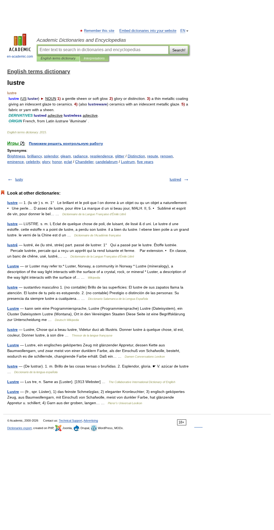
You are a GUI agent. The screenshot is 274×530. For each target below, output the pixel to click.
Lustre (13, 266)
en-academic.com (20, 56)
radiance (80, 156)
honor (57, 162)
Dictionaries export (19, 428)
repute (152, 156)
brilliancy (34, 156)
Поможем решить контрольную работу (66, 143)
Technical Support (70, 420)
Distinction (136, 156)
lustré (12, 245)
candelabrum (107, 162)
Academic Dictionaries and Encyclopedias (81, 40)
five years (145, 162)
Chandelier (84, 162)
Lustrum (128, 162)
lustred (175, 179)
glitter (119, 156)
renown (166, 156)
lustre (12, 202)
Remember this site (99, 31)
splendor (51, 156)
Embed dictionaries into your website (147, 31)
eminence (15, 162)
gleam (65, 156)
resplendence (101, 156)
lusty (19, 179)
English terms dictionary (58, 58)
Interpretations (94, 58)
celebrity (33, 162)
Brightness (16, 156)
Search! (178, 50)
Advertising (90, 420)
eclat (68, 162)
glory (46, 162)
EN (182, 31)
